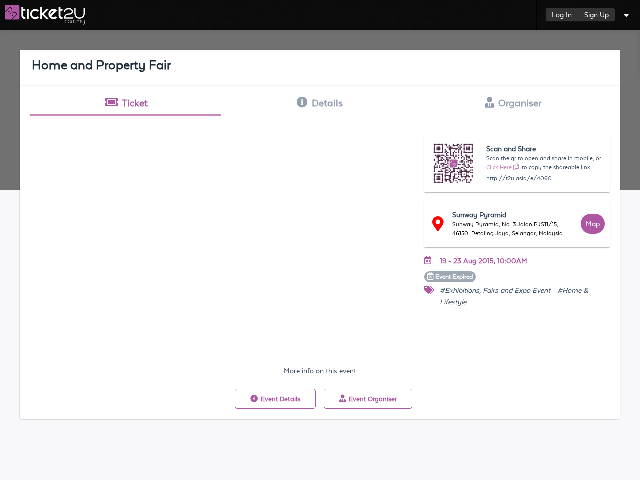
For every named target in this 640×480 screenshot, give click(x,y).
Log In (562, 15)
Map (593, 224)
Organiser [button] (520, 103)
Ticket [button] (135, 103)
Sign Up (596, 15)
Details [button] (327, 103)
